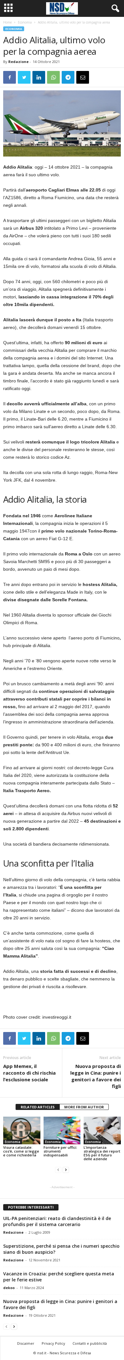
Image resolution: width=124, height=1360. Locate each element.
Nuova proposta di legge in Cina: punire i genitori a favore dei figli (95, 1076)
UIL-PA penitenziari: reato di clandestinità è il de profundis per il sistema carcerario (57, 1221)
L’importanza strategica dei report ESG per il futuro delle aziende (102, 1153)
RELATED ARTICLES (38, 1107)
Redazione (18, 61)
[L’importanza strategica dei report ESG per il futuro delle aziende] (102, 1130)
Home (7, 22)
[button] (114, 9)
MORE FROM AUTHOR (84, 1107)
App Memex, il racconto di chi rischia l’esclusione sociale (29, 1073)
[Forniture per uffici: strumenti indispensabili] (62, 1130)
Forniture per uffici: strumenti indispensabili (60, 1151)
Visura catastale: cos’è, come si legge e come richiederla (21, 1151)
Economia (25, 22)
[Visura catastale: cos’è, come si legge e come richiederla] (21, 1130)
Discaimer (25, 1343)
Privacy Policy (53, 1343)
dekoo (9, 1287)
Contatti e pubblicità (89, 1343)
